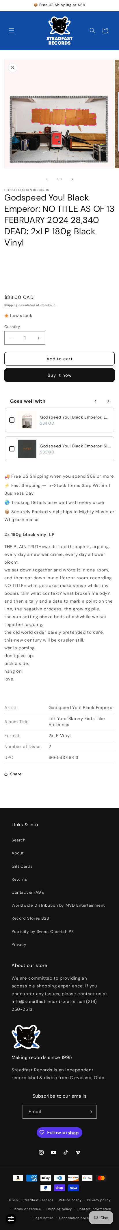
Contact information (94, 1209)
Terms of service (27, 1209)
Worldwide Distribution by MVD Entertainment (58, 905)
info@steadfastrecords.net (41, 1001)
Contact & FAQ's (28, 892)
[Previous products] (95, 401)
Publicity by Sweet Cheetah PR (43, 931)
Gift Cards (22, 866)
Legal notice (44, 1218)
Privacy (19, 944)
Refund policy (70, 1200)
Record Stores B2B (30, 918)
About (18, 853)
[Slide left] (46, 179)
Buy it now (60, 375)
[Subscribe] (90, 1112)
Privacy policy (99, 1200)
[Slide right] (72, 179)
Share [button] (16, 774)
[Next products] (108, 401)
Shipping (11, 305)
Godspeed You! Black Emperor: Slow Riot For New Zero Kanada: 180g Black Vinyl (75, 446)
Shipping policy (59, 1209)
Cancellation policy (75, 1218)
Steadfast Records (38, 1200)
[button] (11, 30)
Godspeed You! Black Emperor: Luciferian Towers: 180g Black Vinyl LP (75, 417)
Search (19, 840)
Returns (19, 879)
